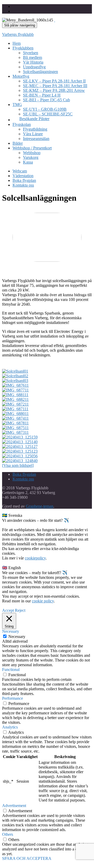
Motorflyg (21, 76)
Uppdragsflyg (34, 67)
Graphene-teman (39, 506)
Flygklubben (23, 48)
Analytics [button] (10, 727)
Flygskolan (22, 124)
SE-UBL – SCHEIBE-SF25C (48, 114)
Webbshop (31, 152)
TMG (17, 104)
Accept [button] (8, 610)
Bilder (18, 143)
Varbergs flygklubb (18, 34)
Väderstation (23, 175)
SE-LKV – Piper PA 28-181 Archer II (54, 81)
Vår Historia (33, 62)
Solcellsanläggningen (40, 71)
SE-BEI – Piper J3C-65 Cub (46, 100)
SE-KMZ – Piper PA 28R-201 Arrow (54, 90)
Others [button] (7, 834)
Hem (17, 43)
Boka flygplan (24, 180)
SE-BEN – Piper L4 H (42, 95)
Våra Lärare (33, 134)
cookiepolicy (35, 558)
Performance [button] (12, 698)
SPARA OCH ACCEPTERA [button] (26, 858)
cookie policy (43, 601)
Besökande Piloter (34, 118)
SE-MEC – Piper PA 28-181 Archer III (55, 85)
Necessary (16, 636)
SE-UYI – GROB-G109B (45, 109)
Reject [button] (20, 610)
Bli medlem (32, 57)
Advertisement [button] (14, 805)
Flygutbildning (35, 129)
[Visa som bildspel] (18, 465)
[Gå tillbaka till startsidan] (54, 20)
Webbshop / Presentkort (32, 148)
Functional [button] (11, 669)
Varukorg (30, 157)
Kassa (28, 162)
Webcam (20, 171)
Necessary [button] (10, 631)
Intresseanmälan (36, 138)
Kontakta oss (23, 185)
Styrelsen (30, 53)
